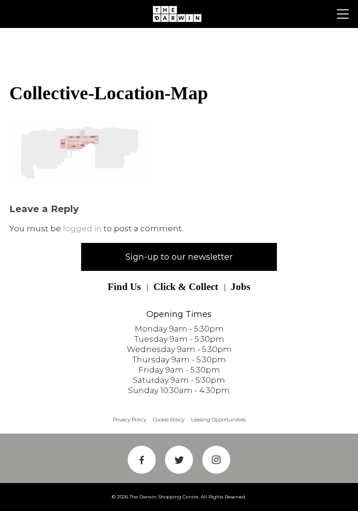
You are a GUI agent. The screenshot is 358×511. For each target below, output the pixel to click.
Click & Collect (185, 286)
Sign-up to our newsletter (179, 257)
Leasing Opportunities (218, 419)
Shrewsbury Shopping (179, 14)
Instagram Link (216, 460)
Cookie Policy (169, 419)
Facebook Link (142, 460)
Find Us (124, 286)
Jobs (240, 286)
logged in (82, 228)
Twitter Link (179, 460)
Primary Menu (343, 14)
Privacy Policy (129, 419)
